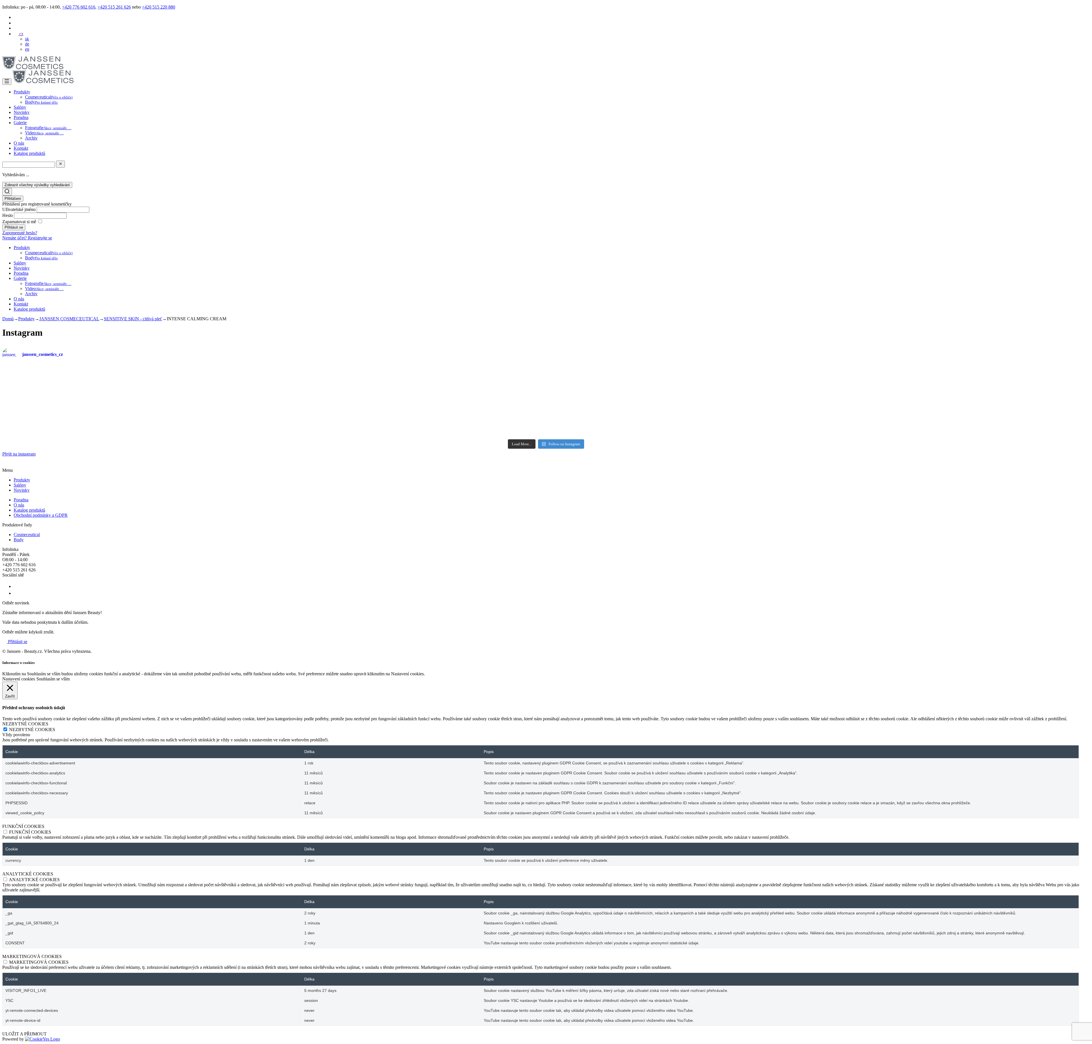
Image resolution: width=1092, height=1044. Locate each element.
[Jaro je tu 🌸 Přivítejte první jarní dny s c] (1000, 421)
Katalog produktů (29, 153)
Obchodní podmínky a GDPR (41, 515)
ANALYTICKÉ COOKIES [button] (27, 873)
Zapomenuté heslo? (19, 232)
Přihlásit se (17, 641)
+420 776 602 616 (78, 7)
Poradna (21, 117)
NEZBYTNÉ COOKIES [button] (25, 723)
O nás (19, 143)
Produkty (22, 91)
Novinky (22, 112)
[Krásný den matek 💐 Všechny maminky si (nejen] (273, 377)
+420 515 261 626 (114, 7)
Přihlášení (13, 198)
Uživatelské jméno (19, 209)
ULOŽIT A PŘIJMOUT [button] (24, 1033)
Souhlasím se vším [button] (53, 678)
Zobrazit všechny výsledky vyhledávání (37, 185)
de (27, 44)
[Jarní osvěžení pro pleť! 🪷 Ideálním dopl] (455, 421)
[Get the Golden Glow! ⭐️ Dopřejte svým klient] (636, 418)
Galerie (20, 122)
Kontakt (21, 148)
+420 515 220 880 (158, 7)
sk (27, 38)
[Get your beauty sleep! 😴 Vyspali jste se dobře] (1000, 384)
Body (41, 102)
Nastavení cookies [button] (18, 678)
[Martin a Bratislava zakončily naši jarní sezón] (273, 418)
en (27, 49)
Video (44, 132)
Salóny (20, 107)
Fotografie (48, 127)
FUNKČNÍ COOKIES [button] (23, 826)
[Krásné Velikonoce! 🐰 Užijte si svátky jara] (91, 413)
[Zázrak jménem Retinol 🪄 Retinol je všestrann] (91, 387)
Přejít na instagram (19, 454)
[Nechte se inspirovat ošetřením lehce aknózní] (636, 374)
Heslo (8, 215)
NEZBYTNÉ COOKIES (32, 729)
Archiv (31, 138)
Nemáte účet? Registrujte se (27, 237)
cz (20, 33)
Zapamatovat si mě (19, 221)
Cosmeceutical (49, 97)
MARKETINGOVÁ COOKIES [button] (32, 956)
